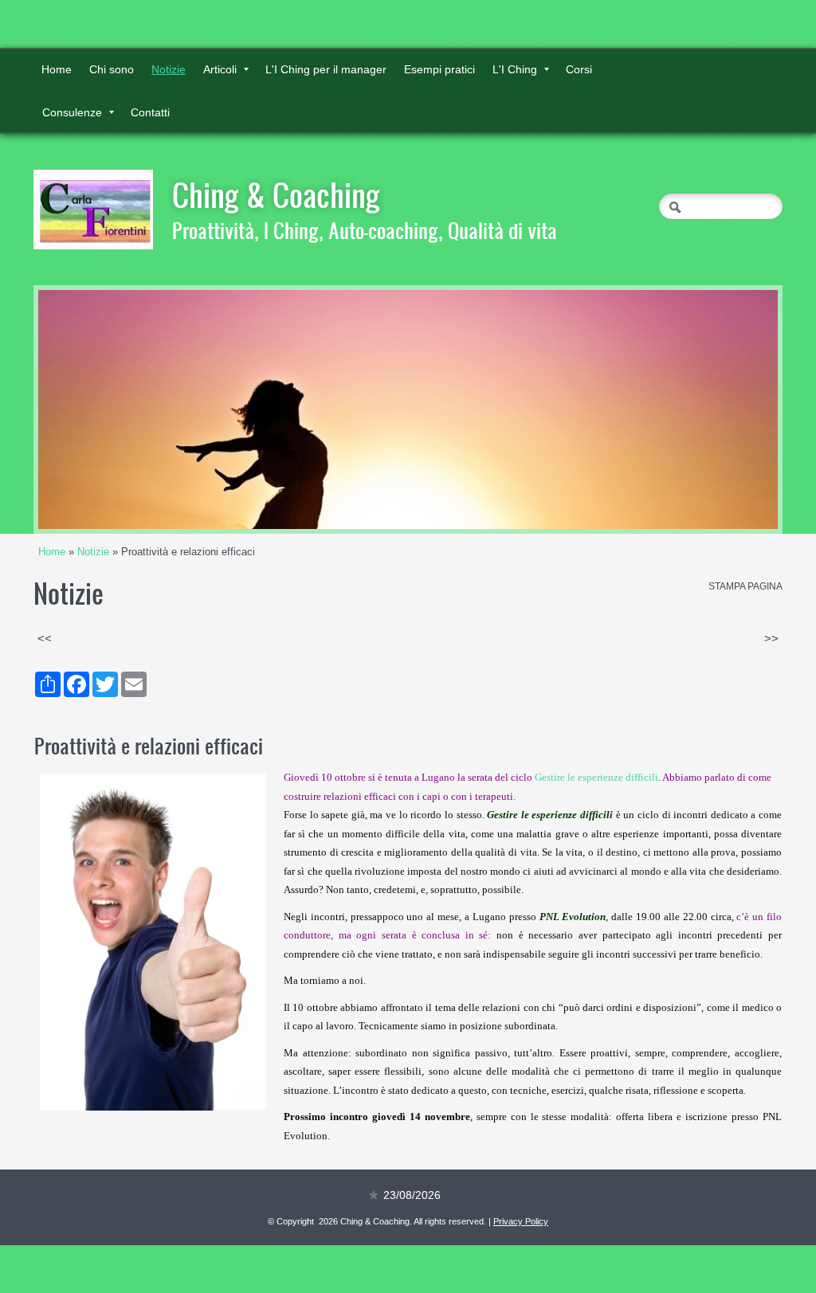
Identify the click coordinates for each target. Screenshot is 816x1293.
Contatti (150, 112)
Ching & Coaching (276, 194)
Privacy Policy (520, 1221)
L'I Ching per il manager (325, 69)
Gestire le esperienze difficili (596, 777)
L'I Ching (514, 69)
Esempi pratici (439, 69)
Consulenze (72, 112)
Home (56, 69)
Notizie (168, 69)
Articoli (220, 69)
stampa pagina (745, 586)
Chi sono (111, 69)
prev (83, 409)
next (733, 409)
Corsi (579, 69)
